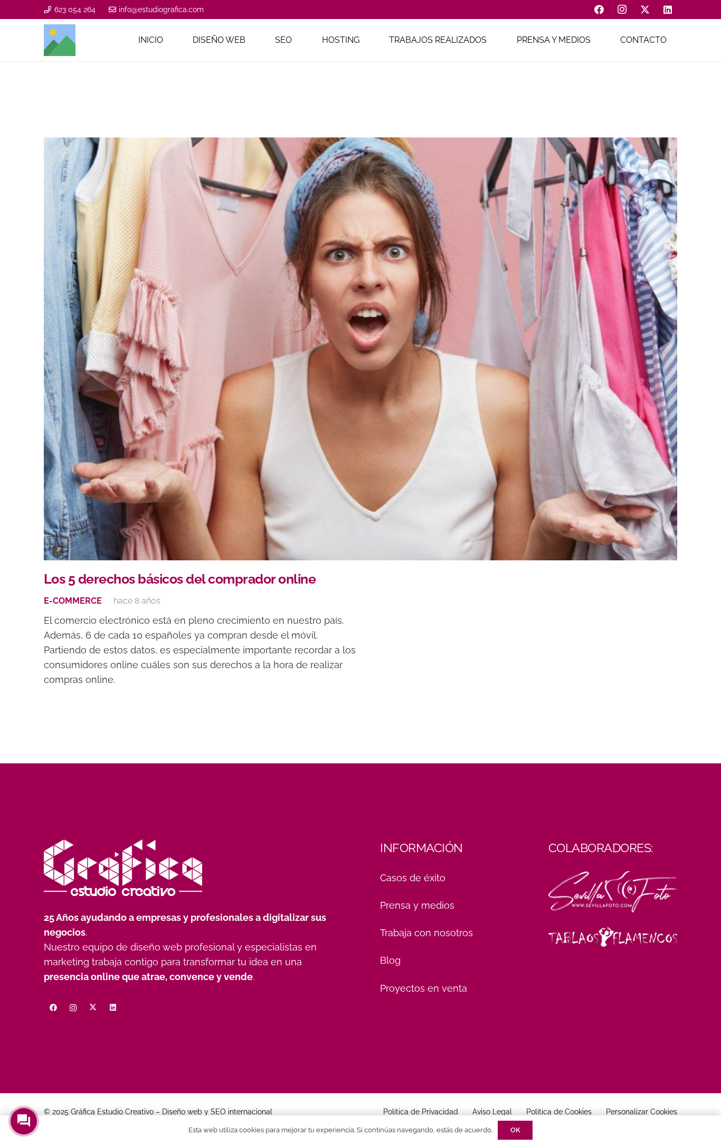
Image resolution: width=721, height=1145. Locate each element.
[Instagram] (622, 9)
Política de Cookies (559, 1111)
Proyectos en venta (423, 988)
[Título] (59, 40)
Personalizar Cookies (641, 1111)
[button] (250, 40)
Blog (390, 960)
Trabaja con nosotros (426, 932)
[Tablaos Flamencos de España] (613, 937)
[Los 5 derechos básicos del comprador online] (360, 348)
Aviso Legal (492, 1111)
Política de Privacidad (420, 1111)
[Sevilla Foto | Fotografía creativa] (613, 891)
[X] (644, 9)
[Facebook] (599, 9)
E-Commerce (73, 601)
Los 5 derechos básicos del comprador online (180, 579)
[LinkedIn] (667, 9)
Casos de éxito (412, 877)
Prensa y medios (417, 905)
